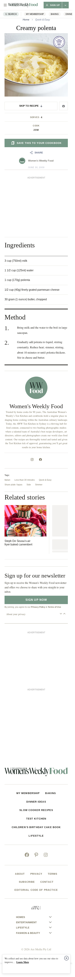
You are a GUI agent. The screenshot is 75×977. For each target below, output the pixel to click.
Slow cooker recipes (36, 810)
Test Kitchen (36, 818)
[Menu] (5, 5)
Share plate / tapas (13, 484)
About (20, 874)
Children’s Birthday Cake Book (36, 827)
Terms (52, 874)
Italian (7, 480)
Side (29, 484)
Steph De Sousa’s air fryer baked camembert (18, 542)
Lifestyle (36, 835)
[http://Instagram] (32, 459)
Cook (36, 125)
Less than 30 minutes (24, 480)
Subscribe (27, 882)
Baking (55, 14)
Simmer (38, 484)
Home (26, 19)
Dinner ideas (36, 801)
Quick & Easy (42, 19)
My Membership (35, 14)
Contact (47, 882)
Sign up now (36, 599)
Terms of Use (54, 607)
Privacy (36, 874)
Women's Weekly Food (41, 160)
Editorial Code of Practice (36, 890)
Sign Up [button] (55, 5)
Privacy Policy (38, 607)
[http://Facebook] (40, 459)
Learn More (22, 962)
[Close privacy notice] (66, 958)
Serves (35, 117)
